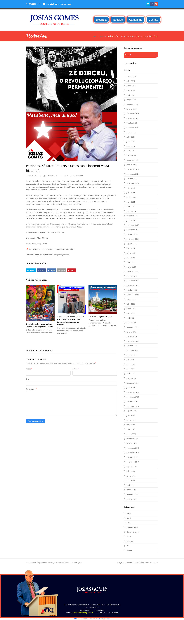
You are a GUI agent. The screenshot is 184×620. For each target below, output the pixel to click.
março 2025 (131, 155)
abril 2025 (130, 151)
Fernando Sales (52, 175)
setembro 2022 (132, 295)
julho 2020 (130, 415)
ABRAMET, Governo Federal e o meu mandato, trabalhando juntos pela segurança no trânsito (70, 321)
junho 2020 (130, 420)
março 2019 (131, 490)
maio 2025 (130, 146)
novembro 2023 (132, 229)
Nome (29, 369)
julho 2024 (130, 192)
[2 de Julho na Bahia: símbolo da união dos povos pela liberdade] (40, 303)
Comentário (31, 389)
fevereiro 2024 (132, 216)
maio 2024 (130, 202)
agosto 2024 (131, 188)
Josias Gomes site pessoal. (82, 613)
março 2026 (131, 99)
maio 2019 (130, 480)
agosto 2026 (131, 76)
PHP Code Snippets (81, 619)
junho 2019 (130, 476)
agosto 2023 (131, 243)
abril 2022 (130, 318)
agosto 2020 (131, 411)
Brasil (129, 518)
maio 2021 (130, 369)
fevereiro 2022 (132, 327)
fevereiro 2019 (132, 494)
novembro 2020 (132, 397)
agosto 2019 (131, 466)
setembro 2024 (132, 183)
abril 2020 (130, 429)
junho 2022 (130, 308)
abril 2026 (130, 95)
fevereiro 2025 (132, 160)
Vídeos (129, 550)
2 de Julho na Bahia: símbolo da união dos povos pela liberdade (39, 325)
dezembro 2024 (132, 169)
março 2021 (131, 378)
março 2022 (131, 322)
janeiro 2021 (131, 387)
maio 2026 (130, 90)
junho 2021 (130, 364)
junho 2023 (130, 253)
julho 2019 (130, 471)
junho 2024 (130, 197)
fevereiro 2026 (132, 104)
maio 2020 (130, 425)
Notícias (130, 541)
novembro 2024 (132, 174)
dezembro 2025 (132, 113)
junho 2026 (130, 86)
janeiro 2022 (131, 332)
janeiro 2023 (131, 276)
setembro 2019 (132, 462)
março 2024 (131, 211)
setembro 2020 (132, 406)
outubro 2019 (131, 457)
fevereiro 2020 (132, 438)
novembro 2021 (132, 341)
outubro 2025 (131, 123)
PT (128, 546)
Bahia (129, 513)
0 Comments (78, 175)
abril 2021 (130, 373)
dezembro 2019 (132, 448)
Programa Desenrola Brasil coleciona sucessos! (136, 562)
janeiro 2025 (131, 164)
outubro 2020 (131, 401)
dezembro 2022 (132, 281)
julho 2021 (130, 360)
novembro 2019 (132, 452)
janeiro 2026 (131, 109)
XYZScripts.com (104, 619)
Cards (129, 522)
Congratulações (133, 532)
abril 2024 (130, 206)
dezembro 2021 (132, 336)
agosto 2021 (131, 355)
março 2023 (131, 267)
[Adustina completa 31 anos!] (102, 299)
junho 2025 (130, 141)
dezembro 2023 (132, 225)
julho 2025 (130, 137)
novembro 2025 (132, 118)
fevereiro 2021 (132, 383)
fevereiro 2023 (132, 271)
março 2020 (131, 434)
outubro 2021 (131, 346)
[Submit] (155, 55)
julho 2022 (130, 304)
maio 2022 (130, 313)
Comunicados (132, 527)
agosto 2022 (131, 299)
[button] (31, 270)
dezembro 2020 (132, 392)
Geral (65, 175)
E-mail (75, 369)
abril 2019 (130, 485)
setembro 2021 (132, 350)
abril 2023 (130, 262)
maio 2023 (130, 257)
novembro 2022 (132, 285)
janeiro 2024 (131, 220)
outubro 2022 (131, 290)
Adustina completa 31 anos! (100, 317)
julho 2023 (130, 248)
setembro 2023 (132, 239)
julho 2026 (130, 81)
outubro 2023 (131, 234)
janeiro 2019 (131, 499)
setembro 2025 (132, 127)
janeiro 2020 (131, 443)
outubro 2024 (131, 178)
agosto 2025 (131, 132)
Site (27, 379)
